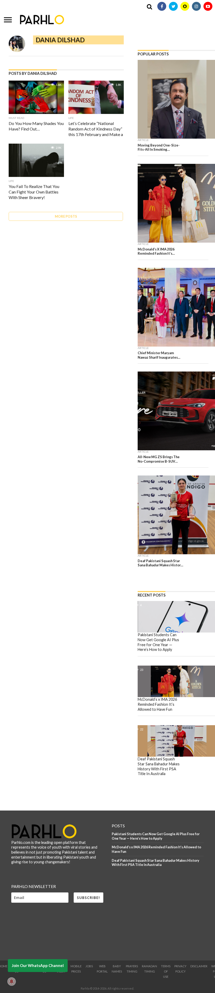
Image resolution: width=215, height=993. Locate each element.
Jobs (89, 966)
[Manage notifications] (11, 981)
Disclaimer (198, 966)
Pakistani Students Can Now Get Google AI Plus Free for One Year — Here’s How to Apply (156, 836)
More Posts (66, 216)
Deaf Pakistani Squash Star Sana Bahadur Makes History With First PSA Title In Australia (155, 862)
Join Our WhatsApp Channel (38, 965)
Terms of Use (165, 971)
